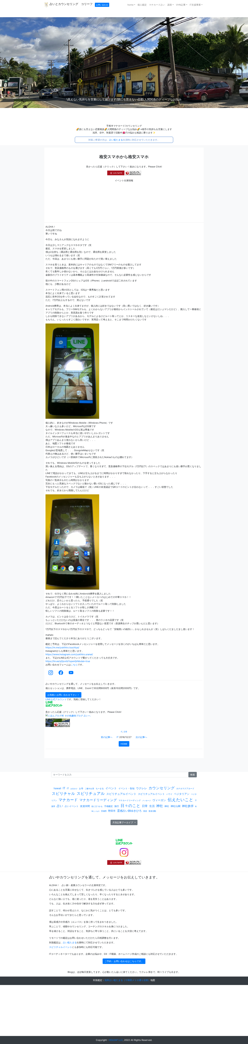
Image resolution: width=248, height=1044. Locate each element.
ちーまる (100, 788)
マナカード (68, 800)
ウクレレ (141, 788)
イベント (111, 788)
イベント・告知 (126, 788)
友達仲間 (85, 806)
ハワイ (169, 794)
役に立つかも (97, 806)
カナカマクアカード (185, 788)
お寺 (81, 788)
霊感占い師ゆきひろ (129, 810)
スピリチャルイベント (60, 947)
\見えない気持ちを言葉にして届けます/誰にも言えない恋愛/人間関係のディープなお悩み (124, 99)
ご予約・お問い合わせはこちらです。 (124, 961)
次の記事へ (141, 737)
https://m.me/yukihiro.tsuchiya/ (62, 647)
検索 (192, 774)
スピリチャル (63, 793)
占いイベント (72, 806)
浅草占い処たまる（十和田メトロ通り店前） (127, 980)
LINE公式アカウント (56, 699)
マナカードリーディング (98, 800)
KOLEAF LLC (116, 1040)
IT (121, 732)
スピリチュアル (91, 793)
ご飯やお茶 (89, 788)
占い (60, 806)
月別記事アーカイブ (123, 822)
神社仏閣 (175, 806)
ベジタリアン (181, 793)
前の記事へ (106, 737)
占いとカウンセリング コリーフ (71, 4)
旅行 (116, 806)
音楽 (145, 811)
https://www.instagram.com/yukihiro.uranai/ (69, 654)
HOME (124, 743)
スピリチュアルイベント (121, 793)
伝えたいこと (180, 799)
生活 (152, 806)
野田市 (112, 810)
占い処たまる (116, 139)
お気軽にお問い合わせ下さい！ (63, 694)
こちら (74, 664)
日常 (125, 732)
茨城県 (104, 811)
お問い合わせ (102, 5)
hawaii (57, 788)
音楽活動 (152, 811)
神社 (159, 806)
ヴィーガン (159, 800)
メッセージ (146, 800)
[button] (18, 62)
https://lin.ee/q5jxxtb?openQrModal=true (67, 661)
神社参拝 (187, 806)
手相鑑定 (108, 806)
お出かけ (73, 789)
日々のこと (130, 805)
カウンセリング (162, 788)
